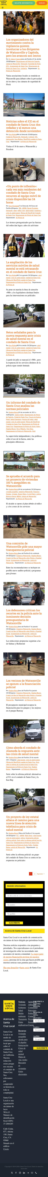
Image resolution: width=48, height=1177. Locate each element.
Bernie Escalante (32, 208)
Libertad (31, 137)
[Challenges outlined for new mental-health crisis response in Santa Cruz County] (24, 315)
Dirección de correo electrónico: (17, 892)
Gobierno (22, 1007)
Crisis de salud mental (21, 1051)
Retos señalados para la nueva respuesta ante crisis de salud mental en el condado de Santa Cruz (23, 337)
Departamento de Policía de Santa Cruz (28, 215)
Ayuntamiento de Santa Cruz (19, 66)
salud (15, 210)
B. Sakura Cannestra (15, 59)
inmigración (10, 139)
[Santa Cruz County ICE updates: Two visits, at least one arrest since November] (24, 104)
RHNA (19, 496)
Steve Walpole (21, 429)
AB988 (24, 208)
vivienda (14, 494)
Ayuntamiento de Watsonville (20, 560)
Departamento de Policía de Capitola (27, 61)
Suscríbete (14, 923)
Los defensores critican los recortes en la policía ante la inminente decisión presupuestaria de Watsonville (24, 616)
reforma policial (11, 840)
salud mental (29, 210)
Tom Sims (29, 429)
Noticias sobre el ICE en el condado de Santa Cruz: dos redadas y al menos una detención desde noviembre (23, 126)
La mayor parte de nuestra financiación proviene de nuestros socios (23, 956)
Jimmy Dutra (22, 494)
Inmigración (23, 1045)
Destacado (24, 64)
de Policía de (20, 217)
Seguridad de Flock (34, 64)
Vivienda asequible (22, 1035)
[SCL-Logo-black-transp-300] (4, 1)
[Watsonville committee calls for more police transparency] (24, 527)
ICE (7, 66)
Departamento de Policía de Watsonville (18, 431)
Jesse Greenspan (14, 206)
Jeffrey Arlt (21, 210)
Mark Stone (28, 835)
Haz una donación (10, 967)
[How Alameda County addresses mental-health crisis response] (24, 731)
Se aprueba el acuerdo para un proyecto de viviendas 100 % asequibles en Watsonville (23, 481)
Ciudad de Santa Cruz (21, 417)
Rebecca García (11, 496)
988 (20, 208)
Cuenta (31, 1024)
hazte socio (24, 967)
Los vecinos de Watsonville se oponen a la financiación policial (23, 684)
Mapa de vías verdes (22, 1058)
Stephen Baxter (13, 412)
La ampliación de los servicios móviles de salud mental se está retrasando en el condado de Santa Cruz (24, 267)
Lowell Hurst (31, 494)
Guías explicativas (23, 1023)
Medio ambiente (22, 1015)
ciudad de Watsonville (13, 64)
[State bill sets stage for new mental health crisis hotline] (24, 800)
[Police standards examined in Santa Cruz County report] (24, 386)
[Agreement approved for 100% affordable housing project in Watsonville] (24, 461)
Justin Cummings (15, 419)
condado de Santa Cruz (33, 278)
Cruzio (6, 1149)
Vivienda (22, 1004)
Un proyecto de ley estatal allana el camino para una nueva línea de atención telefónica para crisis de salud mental (22, 823)
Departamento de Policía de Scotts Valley (27, 426)
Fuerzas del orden (27, 419)
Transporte (22, 1019)
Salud (20, 1010)
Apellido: (9, 911)
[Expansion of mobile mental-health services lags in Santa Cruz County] (24, 245)
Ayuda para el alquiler (22, 1041)
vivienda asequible (12, 492)
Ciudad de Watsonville (13, 137)
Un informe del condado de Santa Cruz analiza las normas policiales (23, 406)
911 (17, 835)
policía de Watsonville (29, 496)
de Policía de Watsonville (28, 141)
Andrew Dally (19, 415)
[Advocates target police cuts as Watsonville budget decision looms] (24, 593)
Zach (33, 431)
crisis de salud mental (18, 278)
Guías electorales (22, 1073)
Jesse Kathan (13, 134)
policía (38, 494)
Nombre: (9, 901)
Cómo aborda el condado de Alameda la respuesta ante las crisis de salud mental (23, 751)
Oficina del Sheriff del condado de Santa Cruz (20, 280)
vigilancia (24, 68)
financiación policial (32, 838)
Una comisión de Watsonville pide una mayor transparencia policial (24, 547)
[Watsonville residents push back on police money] (24, 664)
